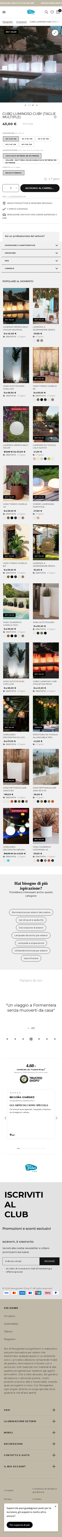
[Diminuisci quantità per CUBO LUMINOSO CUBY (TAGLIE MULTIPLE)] (5, 188)
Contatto (9, 1490)
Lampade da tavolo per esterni (31, 935)
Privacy (8, 1499)
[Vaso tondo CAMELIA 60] (46, 365)
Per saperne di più (20, 1525)
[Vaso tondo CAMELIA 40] (16, 483)
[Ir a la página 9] (33, 1148)
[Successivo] (56, 1118)
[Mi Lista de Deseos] (52, 12)
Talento (8, 1331)
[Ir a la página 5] (26, 1148)
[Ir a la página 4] (24, 1148)
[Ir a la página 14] (42, 1148)
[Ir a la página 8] (32, 1148)
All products (21, 22)
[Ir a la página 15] (44, 1148)
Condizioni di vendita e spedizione (44, 1490)
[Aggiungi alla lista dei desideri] (7, 292)
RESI (7, 261)
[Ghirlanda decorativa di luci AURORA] (16, 714)
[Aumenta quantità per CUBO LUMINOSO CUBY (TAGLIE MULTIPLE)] (16, 188)
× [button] (55, 1506)
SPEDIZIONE (10, 253)
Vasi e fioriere (31, 958)
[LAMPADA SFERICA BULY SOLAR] (16, 424)
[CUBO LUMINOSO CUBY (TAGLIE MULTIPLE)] (46, 660)
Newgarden (7, 22)
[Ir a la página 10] (35, 1148)
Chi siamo (9, 1316)
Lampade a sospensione (31, 943)
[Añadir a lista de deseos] (55, 117)
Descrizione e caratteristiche (20, 245)
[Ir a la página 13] (41, 1148)
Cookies (36, 1499)
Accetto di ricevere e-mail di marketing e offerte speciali (29, 1270)
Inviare (49, 1261)
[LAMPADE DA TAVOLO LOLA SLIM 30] (46, 424)
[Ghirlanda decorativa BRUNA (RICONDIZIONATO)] (16, 826)
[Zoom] (55, 33)
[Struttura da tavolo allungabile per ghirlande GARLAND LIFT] (46, 714)
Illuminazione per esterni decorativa (31, 912)
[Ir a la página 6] (28, 1148)
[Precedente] (5, 1118)
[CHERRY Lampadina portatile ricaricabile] (46, 483)
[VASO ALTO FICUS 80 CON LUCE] (16, 365)
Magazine (9, 1339)
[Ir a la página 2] (21, 1148)
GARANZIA (9, 268)
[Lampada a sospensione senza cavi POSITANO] (46, 542)
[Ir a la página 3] (22, 1148)
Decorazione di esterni (31, 927)
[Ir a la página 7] (30, 1148)
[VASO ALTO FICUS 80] (46, 601)
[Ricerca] (46, 12)
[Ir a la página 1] (18, 1148)
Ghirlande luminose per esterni (31, 950)
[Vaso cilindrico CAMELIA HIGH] (16, 601)
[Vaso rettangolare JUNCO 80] (16, 767)
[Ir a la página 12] (39, 1148)
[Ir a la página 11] (37, 1148)
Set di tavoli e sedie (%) (31, 920)
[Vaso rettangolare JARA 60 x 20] (46, 767)
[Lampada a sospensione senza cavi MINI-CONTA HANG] (46, 306)
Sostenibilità (11, 1323)
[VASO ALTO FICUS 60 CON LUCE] (16, 660)
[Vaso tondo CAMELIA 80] (16, 542)
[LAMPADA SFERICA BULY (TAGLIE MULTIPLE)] (16, 306)
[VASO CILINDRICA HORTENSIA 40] (46, 826)
